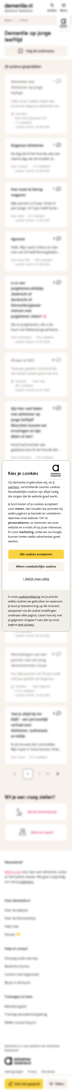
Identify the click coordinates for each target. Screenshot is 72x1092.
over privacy (26, 624)
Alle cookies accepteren (36, 554)
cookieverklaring (29, 597)
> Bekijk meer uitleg (36, 579)
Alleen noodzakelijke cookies (36, 566)
